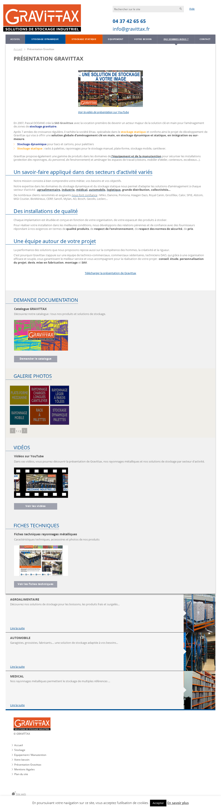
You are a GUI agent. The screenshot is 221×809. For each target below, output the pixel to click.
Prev (12, 430)
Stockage (19, 750)
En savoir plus (178, 803)
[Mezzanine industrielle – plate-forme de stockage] (19, 395)
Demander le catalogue (36, 359)
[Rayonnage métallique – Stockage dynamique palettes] (59, 415)
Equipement (115, 39)
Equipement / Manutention (30, 755)
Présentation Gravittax (27, 764)
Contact (205, 39)
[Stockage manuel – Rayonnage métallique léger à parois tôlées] (59, 395)
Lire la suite (17, 628)
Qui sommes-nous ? (176, 39)
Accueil (15, 39)
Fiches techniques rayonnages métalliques (45, 534)
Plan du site (21, 774)
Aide (192, 9)
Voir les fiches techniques (36, 584)
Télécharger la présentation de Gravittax (110, 273)
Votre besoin (143, 39)
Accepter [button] (158, 803)
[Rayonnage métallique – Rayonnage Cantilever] (39, 395)
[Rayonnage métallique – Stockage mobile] (19, 415)
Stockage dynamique (45, 39)
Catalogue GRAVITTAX (30, 309)
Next (24, 430)
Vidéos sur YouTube (29, 456)
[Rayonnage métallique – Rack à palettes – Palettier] (39, 415)
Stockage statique (84, 39)
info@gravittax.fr (131, 29)
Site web (21, 794)
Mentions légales (24, 769)
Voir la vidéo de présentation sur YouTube (103, 112)
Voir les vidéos (35, 506)
